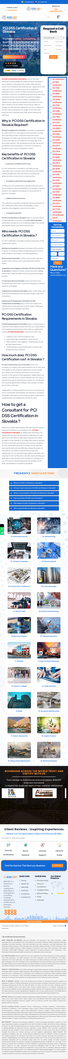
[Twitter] (15, 910)
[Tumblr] (9, 913)
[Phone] (2, 533)
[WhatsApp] (2, 529)
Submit (53, 57)
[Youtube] (6, 913)
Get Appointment (56, 10)
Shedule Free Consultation (13, 57)
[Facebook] (6, 910)
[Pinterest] (12, 913)
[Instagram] (9, 910)
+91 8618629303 (12, 10)
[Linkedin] (12, 910)
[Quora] (15, 913)
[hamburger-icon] (48, 17)
